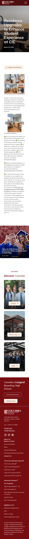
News (5, 447)
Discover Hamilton (9, 444)
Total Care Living (9, 470)
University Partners (11, 480)
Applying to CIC (9, 505)
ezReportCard (10, 401)
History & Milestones (10, 450)
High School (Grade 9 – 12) (12, 486)
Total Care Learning (10, 464)
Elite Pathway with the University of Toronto (14, 493)
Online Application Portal (11, 517)
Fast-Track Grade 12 (10, 489)
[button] (6, 123)
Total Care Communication (12, 472)
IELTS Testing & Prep (10, 500)
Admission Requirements (11, 508)
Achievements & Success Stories (13, 453)
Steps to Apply (8, 514)
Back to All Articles (15, 67)
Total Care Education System (14, 461)
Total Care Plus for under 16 (12, 475)
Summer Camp (8, 497)
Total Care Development (11, 467)
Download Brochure (12, 394)
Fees (5, 511)
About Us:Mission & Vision (9, 440)
